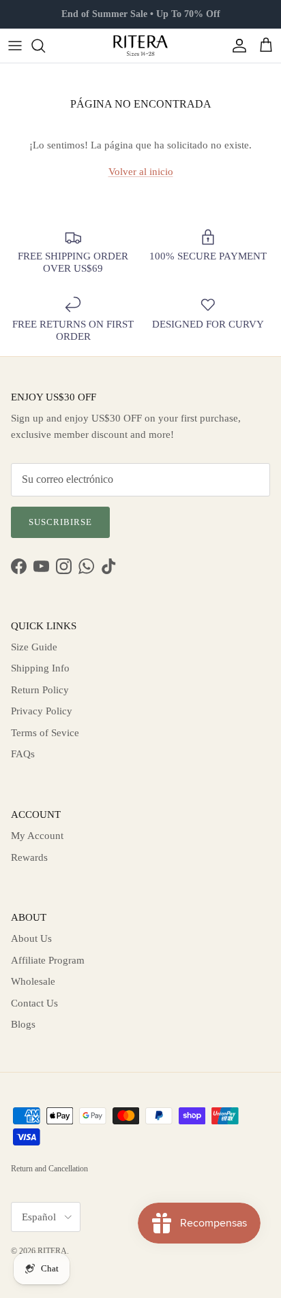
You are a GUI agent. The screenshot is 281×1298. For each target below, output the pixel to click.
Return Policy (40, 689)
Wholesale (33, 981)
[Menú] (15, 46)
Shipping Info (40, 668)
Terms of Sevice (45, 732)
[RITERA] (140, 45)
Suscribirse (60, 522)
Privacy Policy (41, 711)
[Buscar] (45, 46)
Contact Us (34, 1003)
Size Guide (34, 647)
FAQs (23, 753)
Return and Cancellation (49, 1168)
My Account (37, 835)
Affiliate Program (48, 960)
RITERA (52, 1251)
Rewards (29, 857)
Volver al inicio (140, 171)
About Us (31, 938)
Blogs (23, 1024)
